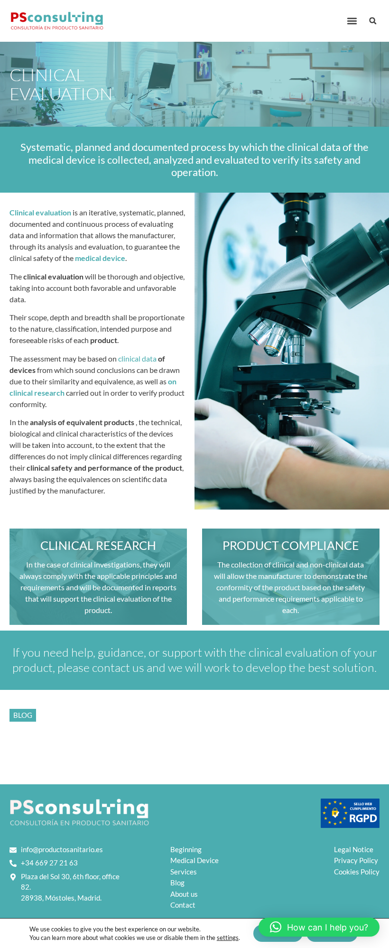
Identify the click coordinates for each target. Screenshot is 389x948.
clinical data (137, 358)
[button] (352, 21)
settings (228, 937)
